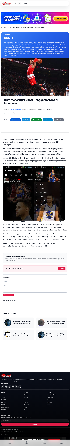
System (25, 3)
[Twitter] (13, 386)
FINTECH (3, 404)
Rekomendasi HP (51, 397)
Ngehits (26, 402)
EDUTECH (3, 402)
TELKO (3, 397)
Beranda (3, 27)
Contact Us (9, 431)
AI (1, 394)
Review (26, 397)
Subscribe (35, 424)
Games (26, 409)
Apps (25, 407)
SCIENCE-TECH (5, 407)
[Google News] (2, 386)
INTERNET (3, 409)
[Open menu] (19, 3)
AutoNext (26, 404)
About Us (3, 431)
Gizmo (25, 394)
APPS (9, 27)
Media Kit (15, 431)
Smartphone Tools (51, 394)
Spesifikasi (49, 402)
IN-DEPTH (3, 399)
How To (26, 399)
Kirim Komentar (8, 295)
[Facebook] (6, 386)
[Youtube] (16, 386)
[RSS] (19, 386)
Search (48, 404)
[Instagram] (9, 386)
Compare (49, 399)
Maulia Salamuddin (15, 109)
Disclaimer (21, 431)
